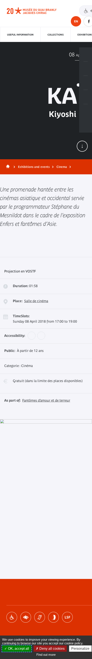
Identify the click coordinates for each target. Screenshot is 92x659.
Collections (55, 34)
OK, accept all (18, 648)
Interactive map (85, 111)
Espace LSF (67, 617)
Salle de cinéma (36, 301)
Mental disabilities (53, 617)
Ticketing (85, 54)
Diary (85, 83)
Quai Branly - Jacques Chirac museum (36, 10)
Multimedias (85, 97)
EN (76, 21)
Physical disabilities (11, 617)
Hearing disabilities (39, 617)
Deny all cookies (52, 648)
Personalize (80, 648)
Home (7, 166)
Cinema (61, 167)
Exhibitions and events (34, 167)
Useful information (20, 34)
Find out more (46, 654)
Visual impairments (25, 617)
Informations (85, 69)
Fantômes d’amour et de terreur (46, 400)
